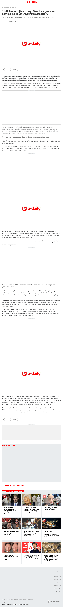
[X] (12, 69)
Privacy (24, 599)
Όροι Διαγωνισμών (18, 599)
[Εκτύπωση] (16, 69)
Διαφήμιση (10, 599)
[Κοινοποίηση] (20, 69)
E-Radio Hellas (9, 602)
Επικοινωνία (5, 599)
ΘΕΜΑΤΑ (5, 7)
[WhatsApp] (7, 69)
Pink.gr (3, 602)
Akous (42, 602)
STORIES (12, 7)
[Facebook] (3, 69)
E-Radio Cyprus (17, 602)
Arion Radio (31, 602)
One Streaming (24, 602)
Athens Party (37, 602)
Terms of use (30, 599)
